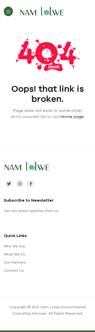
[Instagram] (20, 183)
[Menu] (8, 11)
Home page (72, 116)
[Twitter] (9, 183)
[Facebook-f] (30, 183)
